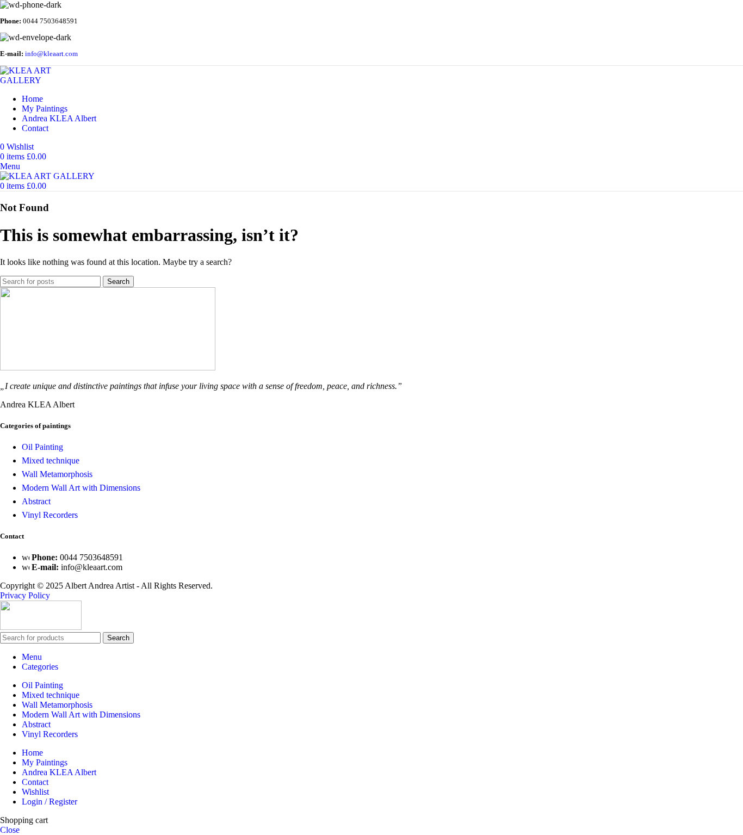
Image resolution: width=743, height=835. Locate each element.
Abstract (36, 501)
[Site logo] (46, 80)
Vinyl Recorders (50, 514)
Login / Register (49, 801)
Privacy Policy (25, 595)
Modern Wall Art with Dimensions (81, 487)
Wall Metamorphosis (57, 474)
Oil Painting (42, 446)
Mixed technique (50, 460)
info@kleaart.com (51, 54)
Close (10, 829)
